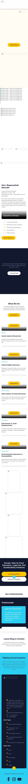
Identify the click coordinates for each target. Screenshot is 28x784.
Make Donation (15, 574)
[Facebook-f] (9, 779)
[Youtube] (19, 779)
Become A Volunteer (14, 579)
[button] (14, 101)
